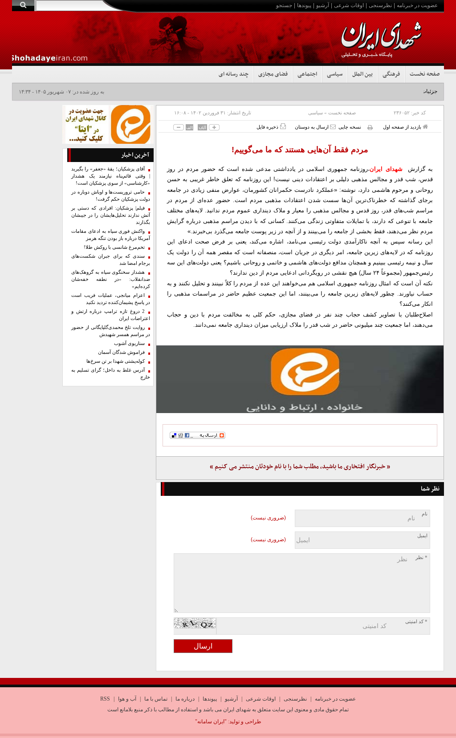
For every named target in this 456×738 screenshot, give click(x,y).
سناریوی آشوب (129, 343)
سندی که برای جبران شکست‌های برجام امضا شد (111, 260)
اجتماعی (307, 74)
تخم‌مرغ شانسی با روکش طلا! (114, 247)
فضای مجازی (273, 74)
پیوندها (304, 5)
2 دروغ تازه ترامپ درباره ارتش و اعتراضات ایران (111, 315)
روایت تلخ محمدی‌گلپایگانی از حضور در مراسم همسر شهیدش (111, 331)
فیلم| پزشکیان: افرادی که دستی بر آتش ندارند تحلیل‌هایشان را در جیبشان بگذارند (111, 215)
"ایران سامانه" (211, 721)
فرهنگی (391, 74)
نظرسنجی (380, 5)
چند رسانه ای (233, 74)
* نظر (421, 557)
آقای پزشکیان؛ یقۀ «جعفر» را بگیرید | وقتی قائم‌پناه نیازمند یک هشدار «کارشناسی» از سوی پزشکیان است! (111, 176)
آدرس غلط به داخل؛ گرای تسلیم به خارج (111, 374)
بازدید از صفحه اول (403, 127)
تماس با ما (155, 699)
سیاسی (334, 74)
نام (425, 513)
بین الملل (362, 74)
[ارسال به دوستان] (333, 127)
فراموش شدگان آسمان (121, 352)
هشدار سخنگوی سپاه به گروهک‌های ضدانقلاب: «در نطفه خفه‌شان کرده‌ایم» (111, 279)
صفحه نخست (425, 74)
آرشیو (322, 5)
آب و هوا (127, 699)
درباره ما (185, 699)
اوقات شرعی (349, 5)
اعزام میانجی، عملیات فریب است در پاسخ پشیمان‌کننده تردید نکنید (111, 299)
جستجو (284, 5)
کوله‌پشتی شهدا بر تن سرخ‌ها (115, 361)
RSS (105, 699)
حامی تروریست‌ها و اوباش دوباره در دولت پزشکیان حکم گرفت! (111, 196)
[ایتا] (300, 379)
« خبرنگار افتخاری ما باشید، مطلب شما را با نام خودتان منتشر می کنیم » (300, 466)
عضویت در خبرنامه (417, 5)
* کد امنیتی (416, 621)
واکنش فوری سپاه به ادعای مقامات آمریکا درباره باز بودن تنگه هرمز (111, 235)
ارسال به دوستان (312, 127)
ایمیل (422, 535)
